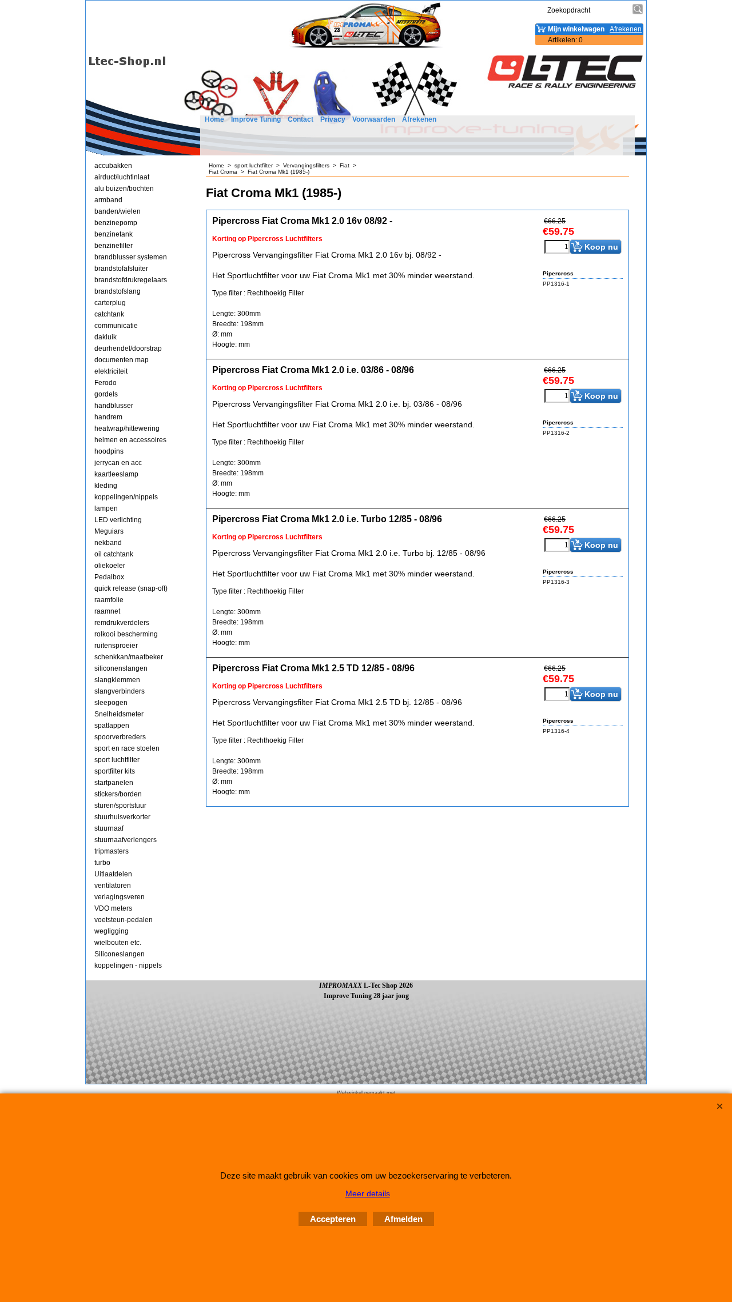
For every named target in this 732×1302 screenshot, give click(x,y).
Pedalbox (109, 577)
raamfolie (109, 600)
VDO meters (113, 908)
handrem (108, 417)
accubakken (113, 166)
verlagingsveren (119, 897)
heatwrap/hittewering (127, 428)
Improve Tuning (256, 119)
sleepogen (111, 703)
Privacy (332, 119)
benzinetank (113, 234)
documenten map (121, 360)
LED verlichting (118, 520)
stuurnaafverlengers (125, 840)
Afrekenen (419, 119)
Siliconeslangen (119, 954)
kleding (105, 486)
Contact (300, 119)
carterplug (110, 303)
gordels (106, 394)
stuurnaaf (109, 828)
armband (108, 200)
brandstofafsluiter (121, 269)
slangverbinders (119, 691)
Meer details (367, 1193)
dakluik (105, 337)
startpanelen (113, 783)
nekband (108, 543)
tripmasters (111, 851)
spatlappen (111, 726)
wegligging (111, 931)
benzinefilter (113, 246)
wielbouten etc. (117, 943)
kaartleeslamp (116, 474)
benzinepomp (115, 223)
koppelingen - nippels (128, 966)
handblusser (113, 406)
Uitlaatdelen (113, 874)
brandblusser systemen (130, 257)
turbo (102, 863)
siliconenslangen (121, 668)
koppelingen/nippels (126, 497)
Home (214, 119)
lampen (106, 508)
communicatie (116, 326)
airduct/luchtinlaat (121, 177)
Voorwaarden (373, 119)
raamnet (107, 611)
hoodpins (109, 451)
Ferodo (105, 383)
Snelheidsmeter (119, 714)
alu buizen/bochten (124, 189)
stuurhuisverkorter (122, 817)
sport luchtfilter (117, 760)
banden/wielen (117, 211)
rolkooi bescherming (126, 634)
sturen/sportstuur (120, 806)
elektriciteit (111, 371)
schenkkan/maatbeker (128, 657)
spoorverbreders (120, 737)
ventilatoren (112, 886)
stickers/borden (118, 794)
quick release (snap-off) (131, 588)
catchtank (109, 314)
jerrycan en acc (118, 463)
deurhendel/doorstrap (128, 348)
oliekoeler (109, 566)
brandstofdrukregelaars (130, 280)
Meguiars (109, 531)
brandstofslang (117, 291)
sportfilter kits (114, 771)
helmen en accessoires (130, 440)
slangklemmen (117, 680)
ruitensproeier (116, 646)
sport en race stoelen (127, 748)
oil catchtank (113, 554)
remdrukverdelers (121, 623)
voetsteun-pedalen (123, 920)
